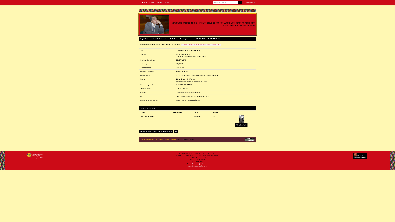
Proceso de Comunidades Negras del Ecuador (191, 56)
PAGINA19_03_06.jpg (147, 116)
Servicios (250, 2)
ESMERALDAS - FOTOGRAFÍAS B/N (207, 39)
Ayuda (167, 2)
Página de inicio (148, 2)
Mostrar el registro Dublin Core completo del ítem (156, 131)
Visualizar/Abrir (241, 125)
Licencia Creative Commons (186, 139)
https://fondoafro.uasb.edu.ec (197, 166)
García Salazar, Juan (183, 54)
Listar (159, 2)
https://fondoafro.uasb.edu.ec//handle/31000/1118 (192, 96)
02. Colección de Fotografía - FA (181, 39)
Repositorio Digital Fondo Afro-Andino (154, 39)
